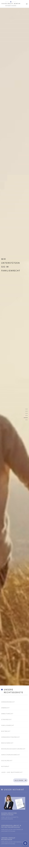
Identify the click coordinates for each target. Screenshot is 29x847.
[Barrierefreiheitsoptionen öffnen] (25, 843)
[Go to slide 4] (26, 415)
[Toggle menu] (27, 4)
